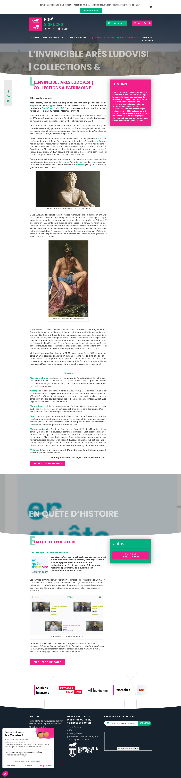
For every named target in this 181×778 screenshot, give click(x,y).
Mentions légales (37, 727)
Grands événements (104, 37)
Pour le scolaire (78, 37)
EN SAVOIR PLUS (91, 10)
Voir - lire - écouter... (53, 37)
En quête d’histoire (47, 662)
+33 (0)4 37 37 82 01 (80, 739)
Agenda (35, 37)
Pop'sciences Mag (129, 37)
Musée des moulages (48, 463)
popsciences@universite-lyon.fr (83, 736)
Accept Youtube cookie (128, 748)
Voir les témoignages (131, 555)
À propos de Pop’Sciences (146, 39)
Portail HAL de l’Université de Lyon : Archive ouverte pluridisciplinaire (46, 722)
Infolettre (120, 23)
